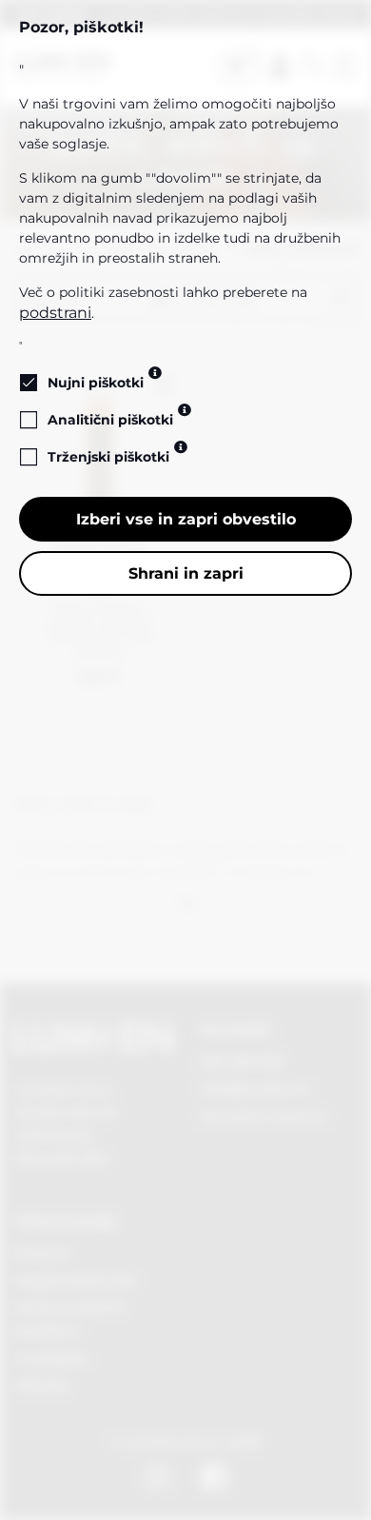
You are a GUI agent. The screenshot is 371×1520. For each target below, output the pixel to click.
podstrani (55, 313)
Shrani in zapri (186, 573)
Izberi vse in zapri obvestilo (186, 519)
